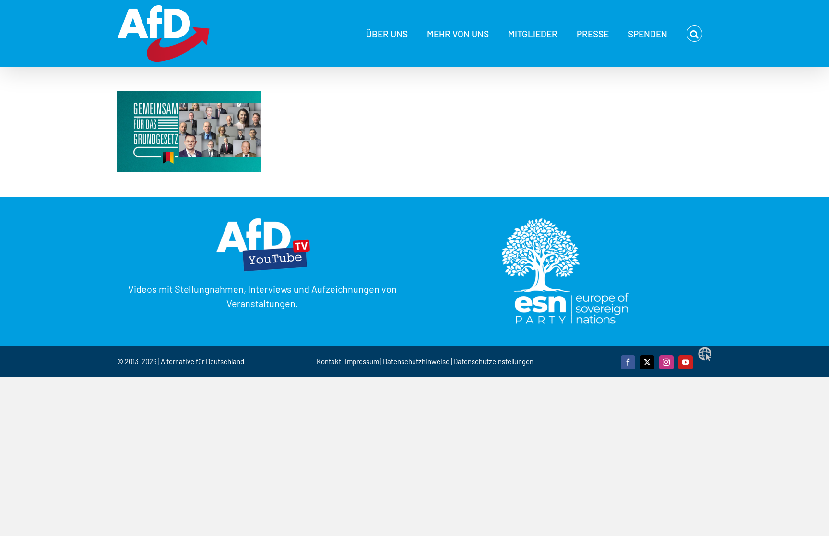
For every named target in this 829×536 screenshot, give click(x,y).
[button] (694, 33)
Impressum (361, 361)
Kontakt (330, 361)
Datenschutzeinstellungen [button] (493, 361)
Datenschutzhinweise (416, 361)
